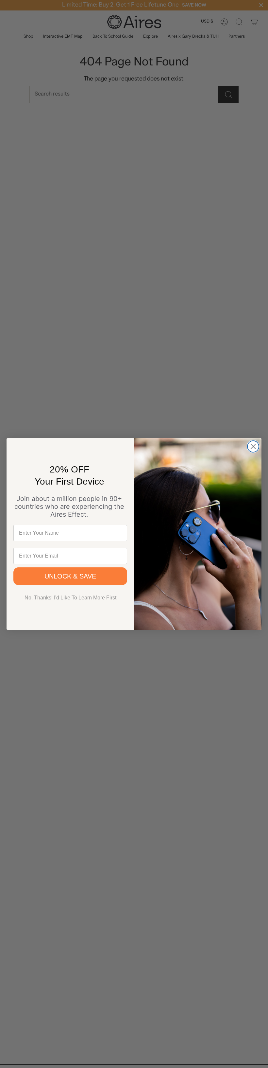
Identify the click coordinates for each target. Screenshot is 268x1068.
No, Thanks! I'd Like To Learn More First (70, 597)
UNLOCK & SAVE (70, 576)
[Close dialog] (253, 446)
